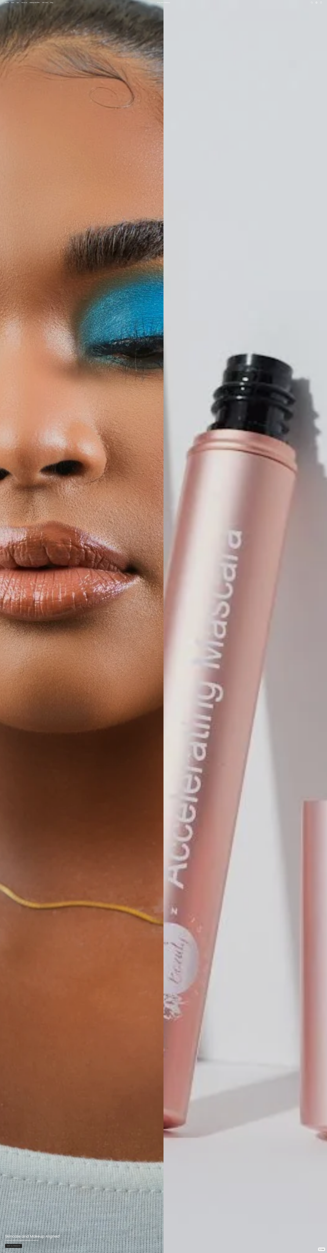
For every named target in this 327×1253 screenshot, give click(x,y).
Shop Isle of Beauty (163, 2)
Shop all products (13, 1246)
